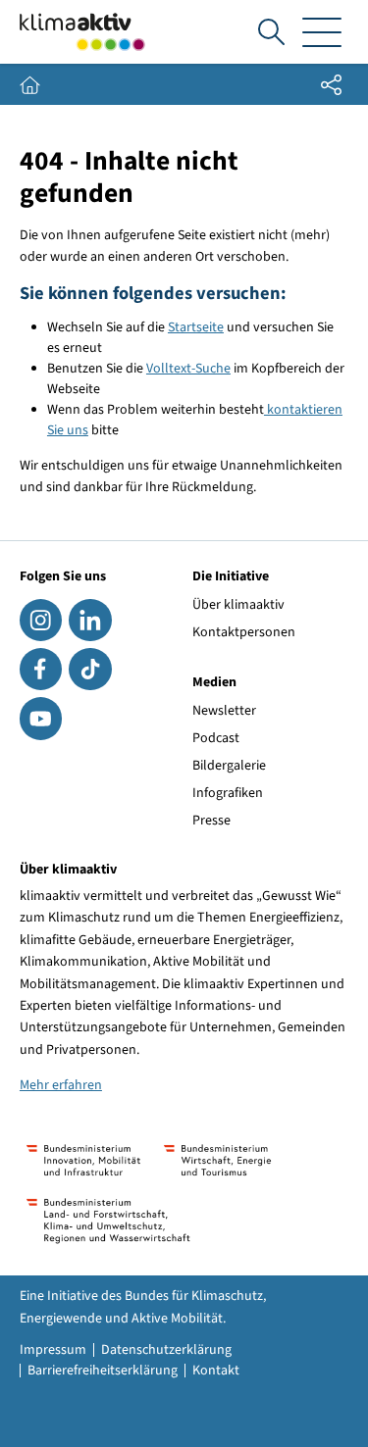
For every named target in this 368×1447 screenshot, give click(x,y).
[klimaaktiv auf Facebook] (41, 669)
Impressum (53, 1350)
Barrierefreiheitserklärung (102, 1370)
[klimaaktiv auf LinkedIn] (90, 620)
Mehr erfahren (61, 1085)
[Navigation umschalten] (321, 32)
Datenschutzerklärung (166, 1350)
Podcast (215, 738)
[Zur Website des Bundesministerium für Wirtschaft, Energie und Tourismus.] (217, 1160)
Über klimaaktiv (238, 605)
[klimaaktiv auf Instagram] (41, 620)
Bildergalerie (229, 765)
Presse (211, 820)
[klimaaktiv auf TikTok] (90, 669)
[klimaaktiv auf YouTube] (41, 718)
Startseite (196, 327)
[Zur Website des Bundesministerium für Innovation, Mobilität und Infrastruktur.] (83, 1160)
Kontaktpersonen (243, 632)
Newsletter (224, 711)
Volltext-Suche (188, 368)
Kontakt (215, 1370)
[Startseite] (82, 32)
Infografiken (227, 793)
